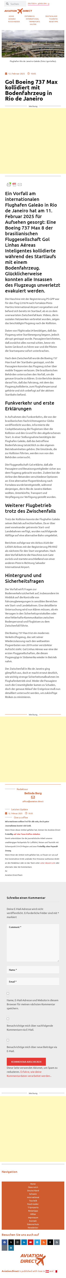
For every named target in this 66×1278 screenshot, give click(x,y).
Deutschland (51, 16)
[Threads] (50, 1242)
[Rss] (44, 1242)
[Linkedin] (24, 1242)
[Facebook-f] (4, 1242)
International (32, 19)
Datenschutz (33, 1224)
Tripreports (34, 21)
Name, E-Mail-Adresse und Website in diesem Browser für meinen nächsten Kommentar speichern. (32, 1004)
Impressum (33, 1217)
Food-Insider (14, 21)
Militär (33, 24)
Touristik (53, 19)
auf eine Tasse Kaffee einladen (27, 834)
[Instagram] (17, 1242)
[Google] (57, 1242)
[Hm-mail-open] (4, 1248)
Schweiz (12, 19)
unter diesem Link (47, 862)
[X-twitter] (11, 1242)
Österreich (30, 16)
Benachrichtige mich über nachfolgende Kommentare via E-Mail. (30, 1027)
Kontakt (33, 1220)
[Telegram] (37, 1242)
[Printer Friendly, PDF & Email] (14, 184)
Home (11, 16)
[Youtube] (31, 1242)
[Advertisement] (33, 141)
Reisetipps (53, 21)
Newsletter (33, 1227)
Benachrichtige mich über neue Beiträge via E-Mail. (32, 1049)
